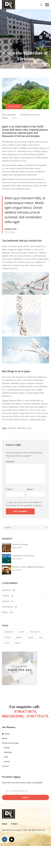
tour (30, 428)
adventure (11, 428)
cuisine (21, 632)
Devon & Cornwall (20, 544)
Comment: (10, 461)
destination (22, 428)
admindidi (11, 114)
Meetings (8, 752)
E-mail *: (9, 489)
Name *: (30, 489)
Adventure (27, 114)
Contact (5, 766)
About (4, 738)
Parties (7, 747)
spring (30, 637)
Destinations (7, 606)
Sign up (25, 797)
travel (7, 643)
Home (7, 733)
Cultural (5, 601)
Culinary (36, 114)
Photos (5, 118)
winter (17, 643)
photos (19, 637)
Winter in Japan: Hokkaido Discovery (28, 567)
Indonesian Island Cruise (23, 555)
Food (6, 757)
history (7, 637)
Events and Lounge (10, 743)
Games (7, 761)
